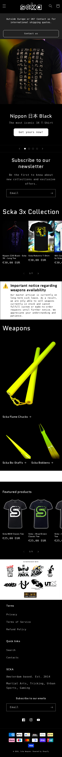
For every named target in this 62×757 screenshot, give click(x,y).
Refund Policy (16, 629)
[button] (4, 6)
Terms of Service (18, 622)
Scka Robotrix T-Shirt (39, 255)
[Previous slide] (19, 148)
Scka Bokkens (40, 462)
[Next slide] (42, 148)
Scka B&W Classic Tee (13, 534)
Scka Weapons (25, 751)
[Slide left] (23, 273)
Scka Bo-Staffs (13, 462)
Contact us (31, 33)
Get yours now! (31, 132)
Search (11, 650)
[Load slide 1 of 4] (25, 149)
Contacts (12, 657)
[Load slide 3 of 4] (33, 149)
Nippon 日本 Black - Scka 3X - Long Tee (14, 256)
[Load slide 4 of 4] (37, 149)
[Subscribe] (51, 193)
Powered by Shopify (41, 751)
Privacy (11, 614)
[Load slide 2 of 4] (29, 149)
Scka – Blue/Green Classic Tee (37, 535)
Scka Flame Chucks (15, 416)
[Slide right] (38, 273)
